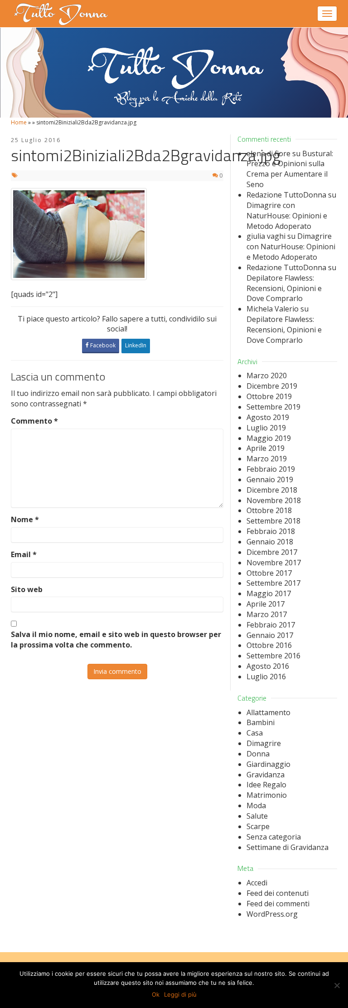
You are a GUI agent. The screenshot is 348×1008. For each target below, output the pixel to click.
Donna (258, 754)
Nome (25, 519)
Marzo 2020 (266, 375)
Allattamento (268, 712)
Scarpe (258, 826)
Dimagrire (263, 743)
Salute (257, 816)
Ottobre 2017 (269, 573)
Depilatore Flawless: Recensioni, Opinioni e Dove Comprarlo (284, 288)
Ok (156, 994)
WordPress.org (272, 914)
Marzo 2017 (266, 614)
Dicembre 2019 (271, 386)
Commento (34, 421)
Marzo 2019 (266, 459)
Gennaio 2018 (269, 542)
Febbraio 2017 (270, 625)
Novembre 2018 (273, 500)
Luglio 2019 (266, 428)
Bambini (260, 722)
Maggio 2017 (268, 593)
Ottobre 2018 (269, 510)
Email (24, 554)
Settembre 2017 (273, 583)
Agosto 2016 (267, 666)
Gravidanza (265, 775)
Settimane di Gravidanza (287, 847)
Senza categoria (273, 837)
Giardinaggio (268, 764)
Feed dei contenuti (277, 893)
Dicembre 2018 (271, 490)
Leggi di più (180, 994)
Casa (254, 733)
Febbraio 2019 (270, 469)
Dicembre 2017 (271, 552)
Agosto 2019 (267, 417)
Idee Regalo (266, 785)
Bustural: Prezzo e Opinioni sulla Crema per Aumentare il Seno (289, 169)
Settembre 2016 (273, 656)
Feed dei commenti (277, 904)
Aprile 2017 (265, 604)
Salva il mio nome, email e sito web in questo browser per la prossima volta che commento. (116, 639)
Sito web (27, 589)
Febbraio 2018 (270, 531)
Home (19, 122)
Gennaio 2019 (269, 479)
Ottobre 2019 (269, 396)
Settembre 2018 (273, 521)
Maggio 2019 (268, 438)
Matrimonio (266, 795)
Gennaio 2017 (269, 635)
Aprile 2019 (265, 448)
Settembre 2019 (273, 407)
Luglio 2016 (266, 677)
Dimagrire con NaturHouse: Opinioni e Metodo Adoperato (286, 215)
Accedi (256, 883)
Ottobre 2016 (269, 645)
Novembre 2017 (273, 563)
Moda (256, 805)
